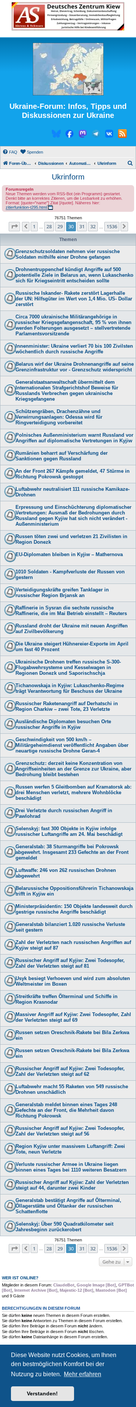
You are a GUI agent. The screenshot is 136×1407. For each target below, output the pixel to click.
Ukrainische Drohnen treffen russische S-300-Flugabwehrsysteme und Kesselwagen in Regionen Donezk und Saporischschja (68, 667)
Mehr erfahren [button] (82, 1374)
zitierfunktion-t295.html (26, 207)
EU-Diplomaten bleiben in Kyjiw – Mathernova (69, 554)
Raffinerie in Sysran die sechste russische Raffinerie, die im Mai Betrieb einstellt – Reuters (71, 610)
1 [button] (34, 226)
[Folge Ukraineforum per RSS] (122, 134)
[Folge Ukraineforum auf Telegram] (96, 134)
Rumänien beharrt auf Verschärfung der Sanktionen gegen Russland (61, 455)
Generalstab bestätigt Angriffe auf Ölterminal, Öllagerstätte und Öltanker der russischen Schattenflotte (68, 1205)
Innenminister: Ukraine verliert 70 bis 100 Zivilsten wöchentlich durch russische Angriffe (74, 348)
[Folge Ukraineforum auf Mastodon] (83, 134)
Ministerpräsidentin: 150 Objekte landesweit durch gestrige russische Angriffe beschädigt (74, 909)
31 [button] (82, 226)
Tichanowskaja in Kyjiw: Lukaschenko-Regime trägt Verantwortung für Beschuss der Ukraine (69, 688)
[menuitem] (9, 152)
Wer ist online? (20, 1278)
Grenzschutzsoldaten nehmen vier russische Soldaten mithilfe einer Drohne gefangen (67, 254)
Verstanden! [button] (42, 1393)
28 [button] (49, 226)
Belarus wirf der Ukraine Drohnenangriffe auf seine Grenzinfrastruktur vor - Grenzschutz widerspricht (74, 366)
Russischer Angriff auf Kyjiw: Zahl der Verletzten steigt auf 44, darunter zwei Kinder (72, 1185)
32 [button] (93, 226)
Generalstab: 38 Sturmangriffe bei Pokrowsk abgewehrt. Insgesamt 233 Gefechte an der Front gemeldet (71, 852)
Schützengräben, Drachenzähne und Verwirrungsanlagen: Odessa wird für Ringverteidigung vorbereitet (58, 417)
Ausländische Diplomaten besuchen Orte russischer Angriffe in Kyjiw (63, 724)
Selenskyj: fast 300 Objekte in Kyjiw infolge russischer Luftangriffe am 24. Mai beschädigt (68, 831)
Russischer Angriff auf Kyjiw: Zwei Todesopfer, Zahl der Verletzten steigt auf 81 (70, 963)
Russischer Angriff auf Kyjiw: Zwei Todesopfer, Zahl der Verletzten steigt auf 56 (70, 1131)
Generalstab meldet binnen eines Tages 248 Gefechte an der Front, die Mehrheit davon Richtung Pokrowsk (66, 1110)
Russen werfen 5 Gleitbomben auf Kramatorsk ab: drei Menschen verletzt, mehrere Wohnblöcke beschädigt (73, 792)
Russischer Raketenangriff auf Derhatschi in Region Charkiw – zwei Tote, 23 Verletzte (66, 706)
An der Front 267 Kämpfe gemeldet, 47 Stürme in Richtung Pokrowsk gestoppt (72, 474)
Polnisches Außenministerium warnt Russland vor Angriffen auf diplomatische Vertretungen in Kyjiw (74, 437)
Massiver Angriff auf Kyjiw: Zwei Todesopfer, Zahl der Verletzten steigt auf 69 (73, 1017)
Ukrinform (68, 177)
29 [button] (60, 226)
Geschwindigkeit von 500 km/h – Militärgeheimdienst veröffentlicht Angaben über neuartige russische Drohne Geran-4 (71, 745)
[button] (14, 226)
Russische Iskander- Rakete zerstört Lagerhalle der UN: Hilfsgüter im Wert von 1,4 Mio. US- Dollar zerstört (73, 298)
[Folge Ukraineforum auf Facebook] (69, 134)
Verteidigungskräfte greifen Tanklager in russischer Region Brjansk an (62, 592)
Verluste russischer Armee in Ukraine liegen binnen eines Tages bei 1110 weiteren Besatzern (71, 1167)
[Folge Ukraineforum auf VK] (109, 134)
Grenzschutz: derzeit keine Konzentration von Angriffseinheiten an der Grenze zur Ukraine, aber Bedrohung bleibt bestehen (73, 768)
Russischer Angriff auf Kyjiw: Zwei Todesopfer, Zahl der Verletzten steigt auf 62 (70, 1071)
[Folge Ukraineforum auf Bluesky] (56, 134)
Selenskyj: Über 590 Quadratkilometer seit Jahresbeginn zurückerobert (64, 1226)
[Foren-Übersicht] (68, 69)
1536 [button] (112, 226)
